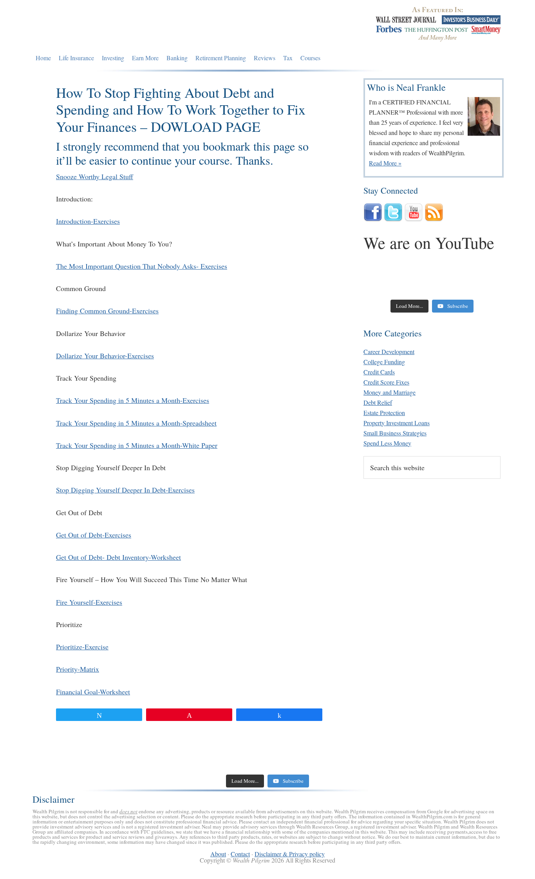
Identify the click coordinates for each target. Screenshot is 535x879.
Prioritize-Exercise (82, 646)
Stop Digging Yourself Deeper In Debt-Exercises (125, 489)
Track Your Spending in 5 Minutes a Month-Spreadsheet (136, 423)
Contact (240, 854)
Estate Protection (384, 412)
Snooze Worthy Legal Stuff (94, 176)
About (218, 854)
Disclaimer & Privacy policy (290, 854)
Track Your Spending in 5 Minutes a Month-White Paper (136, 445)
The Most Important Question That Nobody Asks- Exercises (141, 266)
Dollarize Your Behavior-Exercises (105, 355)
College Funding (384, 362)
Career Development (388, 351)
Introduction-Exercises (88, 221)
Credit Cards (379, 372)
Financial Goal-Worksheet (93, 691)
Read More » (385, 163)
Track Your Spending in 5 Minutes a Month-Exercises (132, 400)
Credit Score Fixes (386, 382)
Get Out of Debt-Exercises (93, 534)
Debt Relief (377, 402)
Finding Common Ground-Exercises (107, 310)
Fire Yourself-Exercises (89, 602)
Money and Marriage (389, 392)
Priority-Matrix (77, 669)
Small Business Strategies (395, 433)
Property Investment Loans (396, 423)
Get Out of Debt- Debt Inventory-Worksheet (118, 557)
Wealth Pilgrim (104, 25)
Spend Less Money (387, 443)
